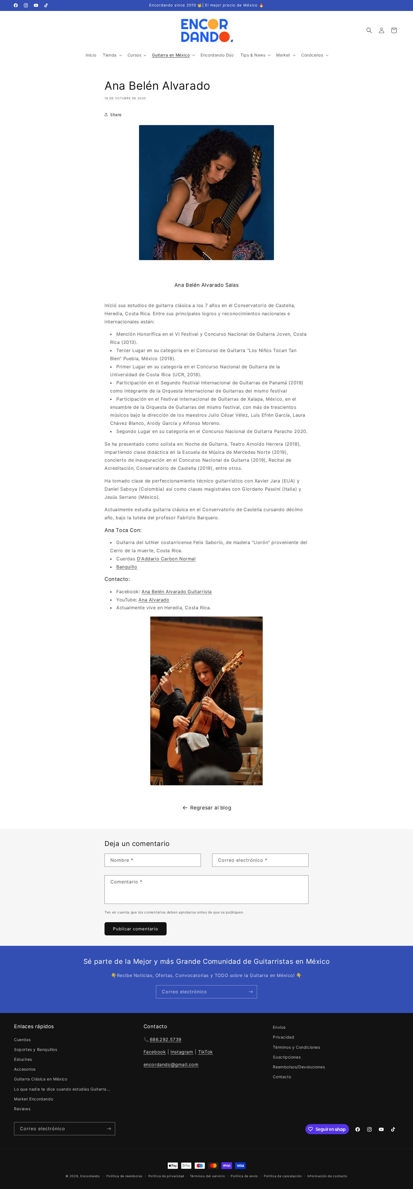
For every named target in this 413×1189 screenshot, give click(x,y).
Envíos (279, 1027)
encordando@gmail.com (171, 1064)
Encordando (90, 1176)
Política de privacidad (166, 1176)
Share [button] (116, 114)
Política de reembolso (124, 1176)
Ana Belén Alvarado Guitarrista (177, 591)
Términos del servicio (207, 1176)
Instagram (182, 1052)
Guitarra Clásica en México (40, 1079)
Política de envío (244, 1176)
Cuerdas (22, 1039)
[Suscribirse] (250, 991)
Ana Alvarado (154, 600)
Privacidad (283, 1037)
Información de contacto (327, 1176)
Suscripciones (287, 1056)
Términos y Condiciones (296, 1046)
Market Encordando (33, 1098)
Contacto (282, 1076)
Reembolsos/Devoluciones (299, 1066)
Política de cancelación (283, 1176)
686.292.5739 (165, 1039)
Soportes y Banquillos (35, 1049)
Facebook (155, 1052)
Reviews (22, 1108)
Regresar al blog (211, 808)
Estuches (23, 1059)
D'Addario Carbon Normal (166, 558)
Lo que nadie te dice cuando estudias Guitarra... (62, 1088)
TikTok (205, 1052)
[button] (111, 55)
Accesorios (25, 1069)
